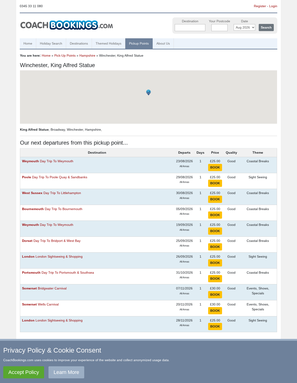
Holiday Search (51, 43)
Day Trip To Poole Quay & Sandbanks (54, 177)
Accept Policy (23, 372)
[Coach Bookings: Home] (66, 24)
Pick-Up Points (65, 55)
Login (273, 6)
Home (27, 43)
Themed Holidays (108, 43)
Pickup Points (139, 43)
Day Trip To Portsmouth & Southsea (58, 272)
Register (260, 6)
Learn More (66, 372)
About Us (163, 43)
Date (244, 21)
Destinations (79, 43)
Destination (190, 21)
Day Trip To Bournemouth (52, 209)
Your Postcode (219, 21)
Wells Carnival (40, 304)
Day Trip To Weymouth (47, 161)
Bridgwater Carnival (44, 288)
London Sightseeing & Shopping (52, 256)
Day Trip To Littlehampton (51, 193)
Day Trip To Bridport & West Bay (51, 241)
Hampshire (87, 55)
